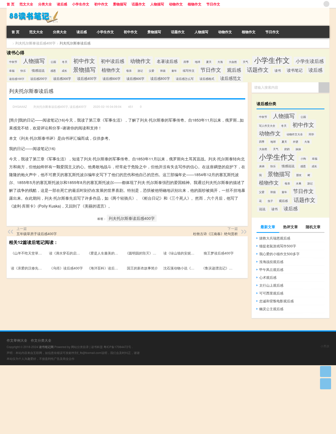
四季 (186, 62)
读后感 (62, 3)
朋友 (299, 175)
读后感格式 (206, 78)
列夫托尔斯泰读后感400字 (35, 43)
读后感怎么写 (185, 78)
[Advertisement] (147, 399)
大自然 (233, 62)
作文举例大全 (17, 340)
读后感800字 (160, 78)
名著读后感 (167, 61)
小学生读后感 (310, 60)
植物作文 (194, 3)
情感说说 (38, 70)
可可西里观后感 (271, 293)
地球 (197, 62)
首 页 (11, 3)
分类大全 (45, 3)
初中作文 (101, 3)
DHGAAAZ (20, 106)
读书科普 (97, 347)
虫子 (270, 201)
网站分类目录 (80, 347)
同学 (311, 134)
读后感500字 (112, 78)
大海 (220, 62)
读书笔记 (295, 70)
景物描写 (120, 3)
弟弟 (261, 166)
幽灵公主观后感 (271, 308)
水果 (298, 183)
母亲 (129, 70)
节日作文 (213, 3)
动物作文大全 (295, 134)
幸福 (12, 70)
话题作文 (138, 3)
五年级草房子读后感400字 (36, 233)
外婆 (295, 141)
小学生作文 (80, 3)
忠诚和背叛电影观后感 (276, 300)
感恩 (53, 70)
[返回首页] (325, 371)
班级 (163, 70)
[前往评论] (325, 383)
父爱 (151, 70)
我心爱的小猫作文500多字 (279, 253)
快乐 (23, 70)
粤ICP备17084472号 (117, 347)
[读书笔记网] (32, 9)
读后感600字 (135, 78)
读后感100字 (16, 79)
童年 (174, 70)
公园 (53, 62)
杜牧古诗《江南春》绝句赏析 (215, 233)
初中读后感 (112, 61)
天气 (245, 62)
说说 (262, 209)
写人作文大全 (267, 125)
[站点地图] (326, 4)
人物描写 (157, 3)
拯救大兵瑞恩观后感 (274, 238)
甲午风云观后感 (271, 269)
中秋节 (13, 62)
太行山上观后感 (271, 285)
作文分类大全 (41, 340)
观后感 (234, 70)
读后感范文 (230, 78)
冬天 (64, 62)
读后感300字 (62, 78)
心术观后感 (267, 277)
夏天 (209, 62)
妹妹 (298, 149)
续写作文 (189, 70)
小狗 (303, 158)
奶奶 (287, 149)
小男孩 (325, 346)
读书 (278, 70)
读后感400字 (87, 78)
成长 (64, 70)
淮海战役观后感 (271, 261)
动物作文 (176, 3)
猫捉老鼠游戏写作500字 (277, 245)
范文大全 (26, 3)
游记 (140, 70)
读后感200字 (38, 78)
